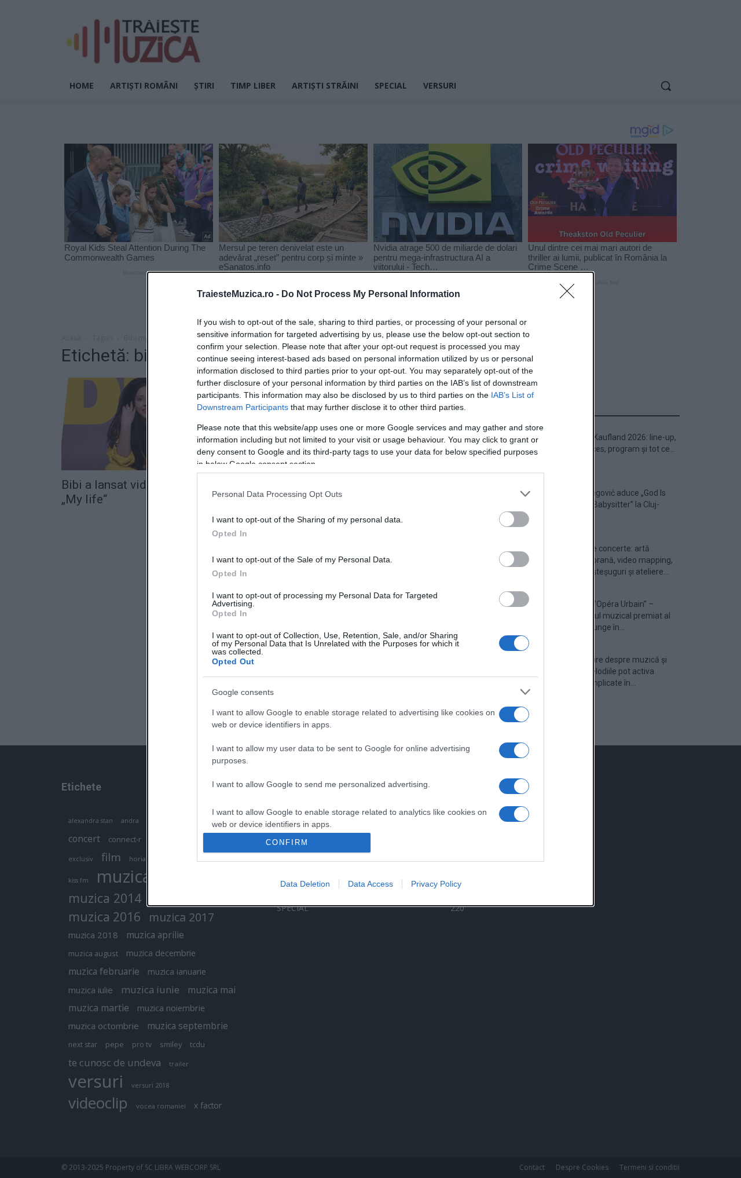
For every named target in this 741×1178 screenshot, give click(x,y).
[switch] (514, 519)
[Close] (571, 295)
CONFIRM (287, 842)
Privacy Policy (436, 883)
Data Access (370, 883)
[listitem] (370, 494)
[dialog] (370, 588)
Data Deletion (305, 883)
